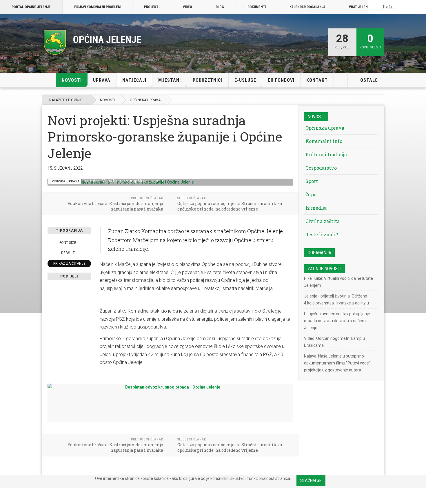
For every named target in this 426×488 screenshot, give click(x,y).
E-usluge (245, 80)
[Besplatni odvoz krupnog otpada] (170, 401)
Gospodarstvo (321, 168)
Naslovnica (49, 80)
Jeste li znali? (321, 234)
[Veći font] (88, 243)
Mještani (169, 80)
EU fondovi (281, 80)
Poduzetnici (208, 80)
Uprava (101, 80)
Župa (310, 194)
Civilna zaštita (322, 221)
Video (187, 7)
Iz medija (316, 208)
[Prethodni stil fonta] (51, 253)
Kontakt (317, 80)
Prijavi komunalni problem (97, 7)
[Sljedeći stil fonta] (88, 253)
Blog (220, 7)
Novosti (72, 80)
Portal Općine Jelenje (31, 7)
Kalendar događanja (307, 7)
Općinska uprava (145, 100)
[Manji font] (51, 243)
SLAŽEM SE (311, 480)
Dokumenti (256, 7)
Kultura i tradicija (326, 154)
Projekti (151, 7)
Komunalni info (323, 141)
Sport (311, 181)
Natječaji (134, 80)
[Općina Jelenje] (92, 42)
